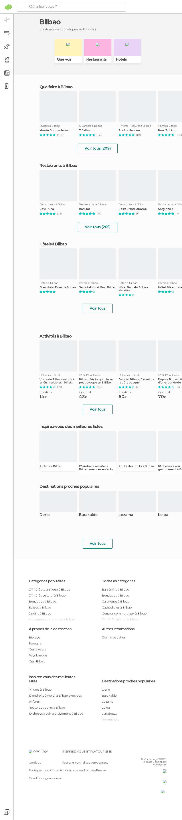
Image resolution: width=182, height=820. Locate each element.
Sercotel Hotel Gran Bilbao (97, 287)
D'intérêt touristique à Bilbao (49, 589)
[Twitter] (152, 752)
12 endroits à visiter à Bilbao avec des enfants (96, 468)
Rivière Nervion (129, 130)
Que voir (64, 59)
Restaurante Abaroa (132, 209)
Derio (45, 515)
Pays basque (38, 655)
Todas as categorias (118, 581)
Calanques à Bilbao (116, 601)
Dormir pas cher (113, 637)
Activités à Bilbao (55, 336)
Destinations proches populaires (69, 486)
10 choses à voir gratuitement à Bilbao (56, 713)
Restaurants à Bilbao (58, 165)
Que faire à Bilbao (56, 87)
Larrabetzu (109, 713)
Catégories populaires (47, 581)
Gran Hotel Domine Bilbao (58, 287)
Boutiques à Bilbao (42, 601)
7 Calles (84, 130)
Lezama (126, 515)
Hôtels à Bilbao (53, 244)
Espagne (35, 643)
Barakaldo (88, 515)
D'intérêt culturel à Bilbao (47, 595)
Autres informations (118, 629)
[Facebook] (146, 752)
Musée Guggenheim (54, 130)
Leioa (106, 707)
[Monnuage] (8, 7)
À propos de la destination (50, 629)
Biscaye (34, 637)
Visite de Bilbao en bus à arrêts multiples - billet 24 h (57, 381)
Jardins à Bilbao (40, 613)
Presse (101, 770)
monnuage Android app (79, 770)
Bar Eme (85, 209)
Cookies (35, 762)
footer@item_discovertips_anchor (87, 762)
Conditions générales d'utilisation (52, 778)
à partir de (46, 392)
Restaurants (96, 59)
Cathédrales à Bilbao (117, 607)
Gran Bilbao (37, 661)
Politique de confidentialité (48, 770)
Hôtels (121, 59)
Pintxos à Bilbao (51, 466)
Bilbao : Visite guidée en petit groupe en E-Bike (96, 381)
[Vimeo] (157, 752)
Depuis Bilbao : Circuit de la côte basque (136, 381)
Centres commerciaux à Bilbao (124, 613)
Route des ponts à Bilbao (136, 466)
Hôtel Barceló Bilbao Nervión (133, 289)
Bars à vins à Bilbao (115, 589)
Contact (102, 762)
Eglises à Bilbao (40, 607)
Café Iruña (47, 209)
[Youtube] (163, 752)
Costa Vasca (37, 649)
